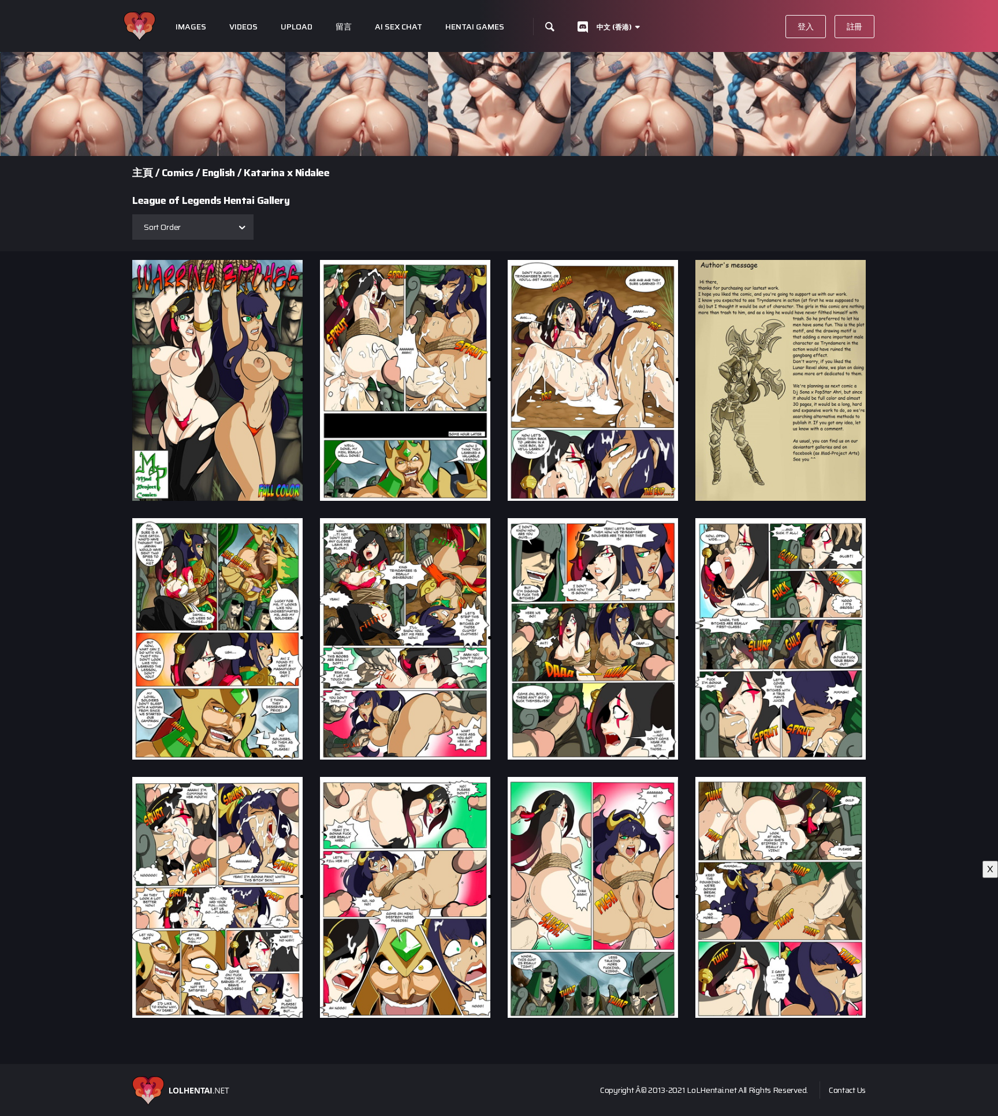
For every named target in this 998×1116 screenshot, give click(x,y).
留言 (344, 27)
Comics (177, 173)
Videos (243, 27)
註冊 (854, 26)
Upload (296, 27)
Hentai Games (474, 27)
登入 (805, 26)
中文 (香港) (614, 26)
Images (191, 27)
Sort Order (162, 227)
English (218, 173)
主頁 (142, 173)
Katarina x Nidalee (286, 173)
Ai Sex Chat (398, 27)
